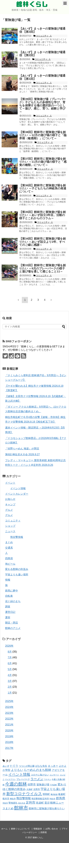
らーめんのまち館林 (37, 770)
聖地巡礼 (13, 803)
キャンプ (10, 504)
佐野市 (32, 784)
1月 (10, 692)
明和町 (46, 794)
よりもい (17, 770)
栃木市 (6, 798)
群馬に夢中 (11, 590)
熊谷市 (52, 799)
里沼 (47, 802)
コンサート (54, 775)
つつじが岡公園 (26, 766)
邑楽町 (40, 802)
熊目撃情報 (16, 537)
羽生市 (5, 803)
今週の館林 (16, 783)
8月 (10, 651)
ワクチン (47, 779)
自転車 (9, 596)
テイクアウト (10, 779)
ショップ (10, 526)
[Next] (51, 300)
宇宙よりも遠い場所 (16, 574)
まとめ (9, 542)
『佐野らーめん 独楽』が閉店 (22, 448)
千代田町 (53, 785)
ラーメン (36, 779)
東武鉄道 (54, 794)
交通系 (9, 547)
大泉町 (29, 789)
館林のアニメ (13, 628)
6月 (10, 663)
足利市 (30, 802)
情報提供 (38, 829)
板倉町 (61, 794)
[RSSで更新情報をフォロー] (23, 356)
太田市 (36, 789)
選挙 (7, 617)
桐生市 (13, 799)
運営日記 (10, 612)
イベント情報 (18, 488)
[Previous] (18, 300)
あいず (6, 766)
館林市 (21, 807)
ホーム (4, 829)
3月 (10, 681)
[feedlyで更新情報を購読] (17, 356)
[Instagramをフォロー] (11, 356)
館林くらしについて (20, 829)
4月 (10, 675)
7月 (10, 657)
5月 (10, 669)
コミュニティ (13, 520)
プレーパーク (23, 779)
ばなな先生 (41, 766)
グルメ (9, 510)
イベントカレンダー (16, 493)
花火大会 (21, 803)
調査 (7, 606)
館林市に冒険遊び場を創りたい (47, 808)
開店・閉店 (11, 622)
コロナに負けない (40, 774)
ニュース (10, 531)
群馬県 (60, 798)
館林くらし (32, 4)
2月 (10, 686)
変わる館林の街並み (16, 569)
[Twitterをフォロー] (5, 356)
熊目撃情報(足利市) (40, 798)
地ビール (10, 563)
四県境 (9, 558)
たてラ (14, 765)
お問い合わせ (51, 829)
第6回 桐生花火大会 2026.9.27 (22, 454)
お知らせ (10, 499)
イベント (10, 482)
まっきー (53, 766)
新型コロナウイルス (24, 793)
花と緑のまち (13, 601)
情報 (7, 579)
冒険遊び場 (42, 784)
